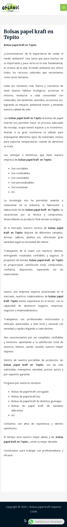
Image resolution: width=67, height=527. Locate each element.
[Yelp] (25, 520)
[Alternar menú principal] (63, 7)
